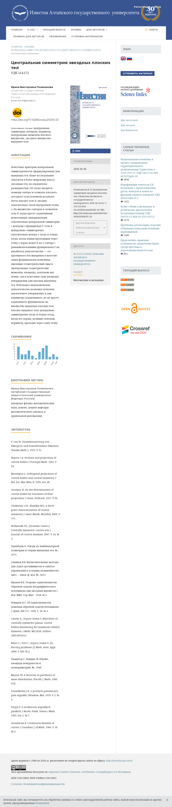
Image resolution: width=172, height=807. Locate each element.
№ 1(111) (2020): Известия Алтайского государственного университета (56, 50)
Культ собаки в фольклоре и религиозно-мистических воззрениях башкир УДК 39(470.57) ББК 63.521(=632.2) (138, 211)
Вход (157, 6)
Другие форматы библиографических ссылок (87, 228)
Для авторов (95, 29)
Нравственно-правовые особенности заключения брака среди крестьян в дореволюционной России (140, 245)
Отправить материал (137, 73)
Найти (153, 29)
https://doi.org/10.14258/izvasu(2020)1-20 (35, 119)
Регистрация (142, 6)
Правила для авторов (28, 36)
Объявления (57, 36)
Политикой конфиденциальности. (44, 784)
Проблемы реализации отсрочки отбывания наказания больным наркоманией (141, 228)
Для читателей (129, 120)
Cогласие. (17, 784)
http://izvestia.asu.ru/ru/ (119, 760)
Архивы (76, 29)
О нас (31, 29)
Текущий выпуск (54, 29)
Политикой (42, 803)
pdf (77, 151)
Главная (16, 29)
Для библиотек (129, 130)
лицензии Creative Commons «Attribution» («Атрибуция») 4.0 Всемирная (89, 771)
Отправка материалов (87, 36)
